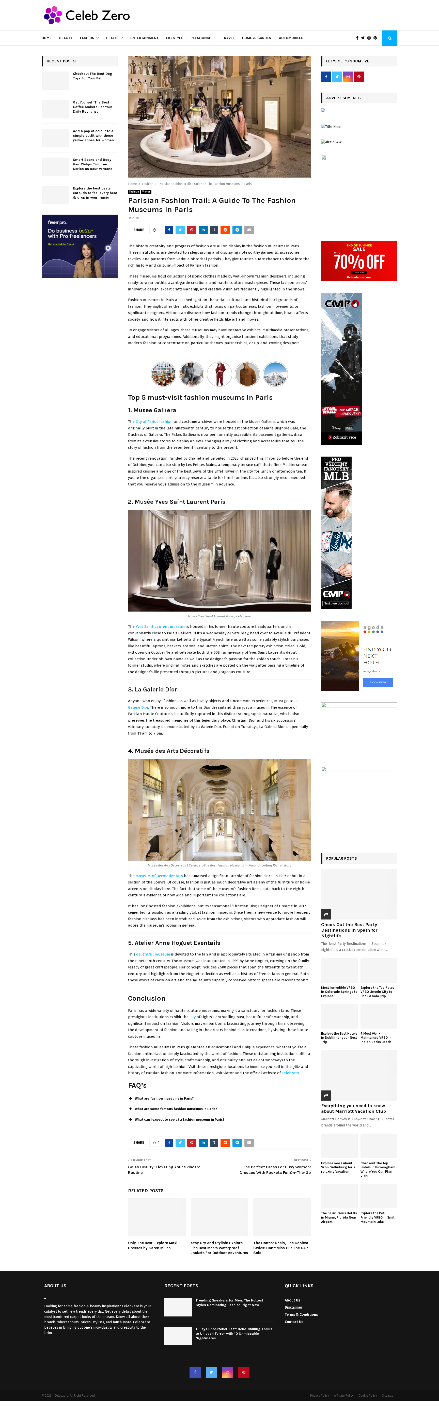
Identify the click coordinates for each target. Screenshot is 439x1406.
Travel (228, 38)
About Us (292, 1300)
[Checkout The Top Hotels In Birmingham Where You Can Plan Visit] (378, 1146)
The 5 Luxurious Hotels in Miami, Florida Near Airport (339, 1217)
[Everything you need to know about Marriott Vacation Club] (359, 1075)
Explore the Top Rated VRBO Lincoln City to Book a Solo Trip (377, 992)
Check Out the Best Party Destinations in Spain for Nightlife (349, 930)
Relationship (202, 38)
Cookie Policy (368, 1395)
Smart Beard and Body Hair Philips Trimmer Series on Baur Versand (93, 164)
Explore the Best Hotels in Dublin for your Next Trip (339, 1038)
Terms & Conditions (301, 1314)
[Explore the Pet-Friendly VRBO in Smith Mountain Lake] (378, 1196)
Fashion (87, 38)
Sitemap (387, 1395)
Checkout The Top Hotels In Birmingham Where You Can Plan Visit (377, 1169)
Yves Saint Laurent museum (160, 626)
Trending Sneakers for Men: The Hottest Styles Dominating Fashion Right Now (229, 1302)
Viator (146, 191)
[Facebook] (358, 38)
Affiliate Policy (344, 1395)
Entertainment (144, 38)
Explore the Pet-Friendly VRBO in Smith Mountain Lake (378, 1217)
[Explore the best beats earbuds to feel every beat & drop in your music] (55, 195)
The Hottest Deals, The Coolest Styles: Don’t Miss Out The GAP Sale (280, 1248)
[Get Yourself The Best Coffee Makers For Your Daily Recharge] (55, 109)
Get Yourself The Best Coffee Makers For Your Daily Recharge (92, 107)
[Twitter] (364, 38)
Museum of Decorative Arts (159, 876)
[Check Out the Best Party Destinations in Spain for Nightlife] (359, 894)
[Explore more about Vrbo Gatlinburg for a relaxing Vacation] (339, 1146)
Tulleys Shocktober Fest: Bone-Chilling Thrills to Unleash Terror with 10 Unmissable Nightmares (234, 1333)
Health (112, 38)
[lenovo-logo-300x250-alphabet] (323, 111)
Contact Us (294, 1322)
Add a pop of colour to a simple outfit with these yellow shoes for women (93, 135)
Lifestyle (174, 38)
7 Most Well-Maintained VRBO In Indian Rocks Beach (376, 1038)
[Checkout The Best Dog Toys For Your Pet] (55, 81)
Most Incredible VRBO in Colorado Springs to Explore (339, 992)
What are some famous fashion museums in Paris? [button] (176, 1109)
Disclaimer (293, 1307)
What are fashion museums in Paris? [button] (164, 1098)
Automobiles (291, 38)
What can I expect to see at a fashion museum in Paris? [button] (180, 1119)
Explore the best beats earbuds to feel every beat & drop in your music (95, 193)
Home (47, 38)
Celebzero (290, 1073)
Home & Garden (256, 38)
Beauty (65, 38)
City (193, 1017)
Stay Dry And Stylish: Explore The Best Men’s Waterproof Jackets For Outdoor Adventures (219, 1248)
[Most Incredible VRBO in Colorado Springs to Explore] (339, 970)
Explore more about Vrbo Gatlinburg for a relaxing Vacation (338, 1167)
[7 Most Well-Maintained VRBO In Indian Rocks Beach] (378, 1016)
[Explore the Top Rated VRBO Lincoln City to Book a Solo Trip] (378, 970)
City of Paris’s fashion (154, 421)
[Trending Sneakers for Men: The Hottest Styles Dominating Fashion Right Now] (178, 1307)
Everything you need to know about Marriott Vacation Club (353, 1108)
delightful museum (153, 954)
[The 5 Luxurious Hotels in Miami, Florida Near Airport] (339, 1196)
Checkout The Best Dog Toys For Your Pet (92, 76)
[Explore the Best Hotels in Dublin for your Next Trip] (339, 1016)
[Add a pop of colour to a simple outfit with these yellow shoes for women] (55, 138)
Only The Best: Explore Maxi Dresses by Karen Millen (152, 1245)
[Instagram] (370, 38)
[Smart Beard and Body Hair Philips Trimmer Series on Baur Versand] (55, 167)
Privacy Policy (319, 1395)
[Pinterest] (376, 38)
